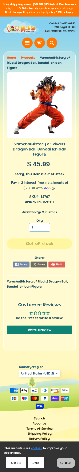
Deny (36, 462)
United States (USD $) (37, 373)
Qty (39, 220)
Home (11, 57)
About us (39, 423)
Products (28, 57)
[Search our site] (52, 43)
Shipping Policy (40, 433)
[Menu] (27, 43)
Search (39, 418)
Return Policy (39, 438)
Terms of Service (39, 428)
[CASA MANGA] (21, 27)
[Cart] (39, 43)
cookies (36, 448)
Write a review (39, 329)
